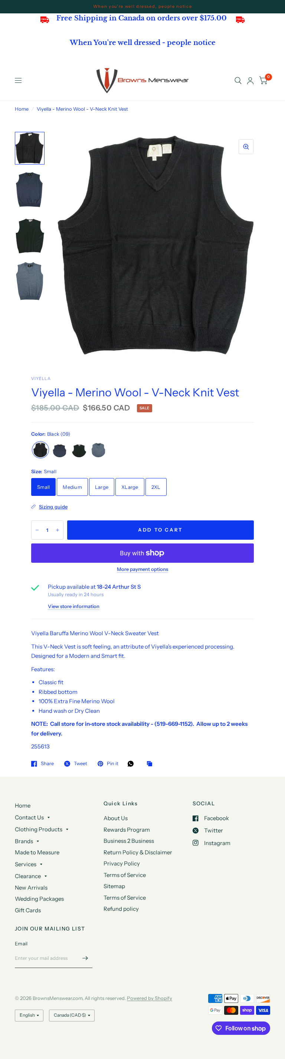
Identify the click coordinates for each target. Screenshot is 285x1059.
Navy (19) (79, 450)
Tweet (80, 764)
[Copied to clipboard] (151, 764)
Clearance (28, 876)
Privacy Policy (122, 863)
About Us (116, 818)
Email (21, 943)
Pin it (112, 764)
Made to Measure (37, 852)
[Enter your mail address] (85, 958)
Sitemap (114, 886)
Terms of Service (125, 874)
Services (25, 864)
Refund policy (121, 908)
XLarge (129, 487)
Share (47, 764)
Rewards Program (127, 829)
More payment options (142, 569)
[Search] (238, 81)
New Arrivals (31, 887)
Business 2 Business (129, 840)
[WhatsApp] (132, 764)
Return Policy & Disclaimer (138, 852)
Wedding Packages (39, 898)
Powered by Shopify (149, 998)
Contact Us (29, 817)
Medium (72, 487)
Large (101, 487)
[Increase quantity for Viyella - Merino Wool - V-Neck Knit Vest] (57, 530)
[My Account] (250, 81)
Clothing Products (38, 829)
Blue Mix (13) (98, 450)
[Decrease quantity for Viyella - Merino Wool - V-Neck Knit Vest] (37, 530)
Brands (24, 841)
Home (22, 109)
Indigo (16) (59, 450)
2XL (156, 487)
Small (43, 487)
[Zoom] (246, 146)
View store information (73, 606)
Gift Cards (28, 910)
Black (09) (40, 450)
